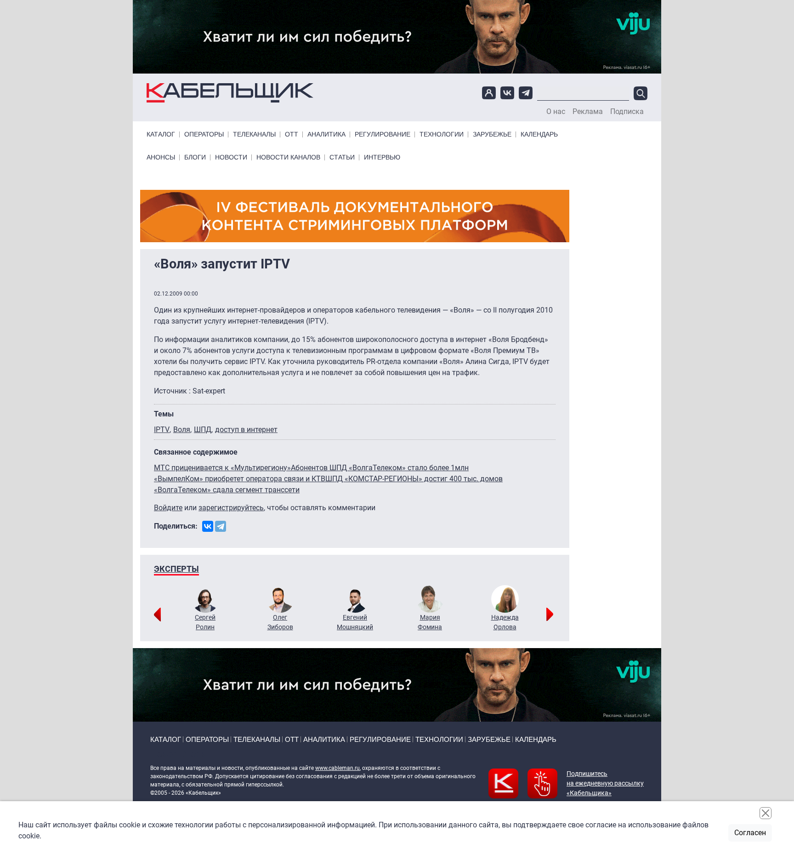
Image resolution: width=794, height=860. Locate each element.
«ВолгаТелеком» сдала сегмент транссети (227, 489)
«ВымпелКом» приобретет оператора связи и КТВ (239, 478)
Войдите (168, 507)
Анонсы (161, 157)
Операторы (204, 134)
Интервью (382, 157)
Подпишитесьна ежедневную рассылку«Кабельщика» (605, 783)
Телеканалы (254, 134)
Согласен (750, 832)
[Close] (765, 813)
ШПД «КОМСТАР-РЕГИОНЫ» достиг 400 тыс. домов (414, 478)
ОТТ (291, 134)
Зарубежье (492, 134)
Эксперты (176, 569)
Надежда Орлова (505, 622)
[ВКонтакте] (207, 526)
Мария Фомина (430, 622)
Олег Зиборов (280, 622)
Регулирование (382, 134)
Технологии (442, 134)
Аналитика (326, 134)
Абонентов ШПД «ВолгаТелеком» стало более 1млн (380, 467)
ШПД (202, 429)
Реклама (588, 112)
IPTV (162, 429)
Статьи (342, 157)
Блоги (195, 157)
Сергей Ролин (205, 622)
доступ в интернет (246, 429)
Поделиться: (176, 526)
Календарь (539, 134)
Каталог (161, 134)
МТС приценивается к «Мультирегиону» (222, 467)
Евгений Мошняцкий (355, 622)
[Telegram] (220, 526)
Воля (181, 429)
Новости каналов (288, 157)
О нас (555, 112)
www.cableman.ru (337, 768)
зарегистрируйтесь (231, 507)
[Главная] (230, 93)
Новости (231, 157)
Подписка (627, 112)
